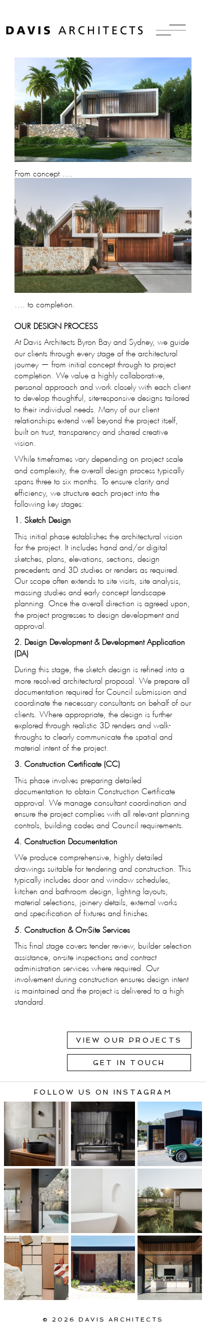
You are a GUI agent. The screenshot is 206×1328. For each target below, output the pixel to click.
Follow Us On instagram (103, 1092)
